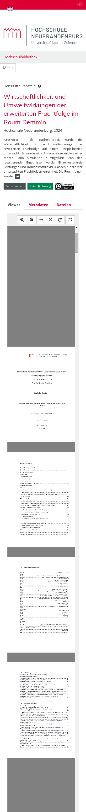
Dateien (64, 204)
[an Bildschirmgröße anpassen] (50, 219)
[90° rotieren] (60, 219)
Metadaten (38, 204)
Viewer (14, 204)
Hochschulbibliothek (20, 56)
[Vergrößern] (22, 219)
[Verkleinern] (32, 219)
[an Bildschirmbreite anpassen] (41, 219)
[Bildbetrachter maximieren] (70, 219)
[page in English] (10, 9)
